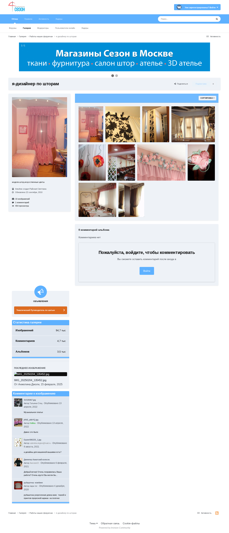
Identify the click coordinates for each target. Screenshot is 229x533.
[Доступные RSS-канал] (217, 513)
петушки (177, 135)
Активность (44, 19)
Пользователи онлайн (65, 28)
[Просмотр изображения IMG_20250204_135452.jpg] (40, 374)
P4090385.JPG (87, 173)
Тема (92, 523)
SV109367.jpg (30, 400)
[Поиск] (217, 19)
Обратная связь (110, 523)
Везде (205, 19)
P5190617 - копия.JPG (120, 173)
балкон (147, 135)
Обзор (15, 19)
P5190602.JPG (145, 173)
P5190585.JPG (87, 207)
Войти (146, 270)
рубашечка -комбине (33, 483)
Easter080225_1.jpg (32, 440)
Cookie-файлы (131, 523)
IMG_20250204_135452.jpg (30, 380)
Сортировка (206, 98)
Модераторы (43, 28)
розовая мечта (88, 132)
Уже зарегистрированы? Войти (201, 7)
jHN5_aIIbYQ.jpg (31, 420)
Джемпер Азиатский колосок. (37, 459)
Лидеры (84, 28)
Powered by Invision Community (114, 528)
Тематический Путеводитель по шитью (35, 310)
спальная (125, 207)
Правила (28, 19)
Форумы (12, 28)
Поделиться (182, 84)
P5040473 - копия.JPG (200, 173)
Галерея (27, 28)
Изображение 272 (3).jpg (119, 135)
